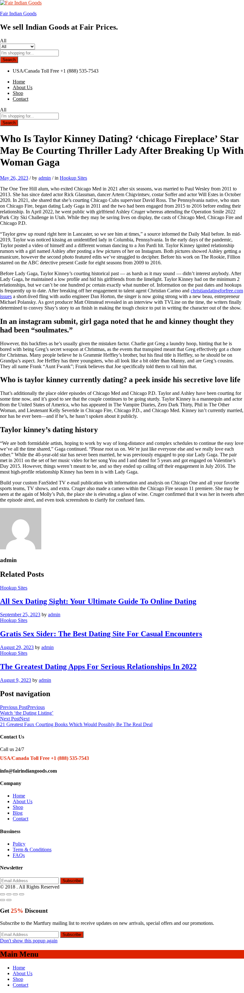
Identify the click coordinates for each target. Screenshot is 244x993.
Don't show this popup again (29, 940)
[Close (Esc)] (2, 894)
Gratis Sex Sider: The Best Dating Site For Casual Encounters (101, 634)
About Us (22, 87)
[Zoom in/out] (21, 894)
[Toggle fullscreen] (15, 894)
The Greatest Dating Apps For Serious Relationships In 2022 (98, 666)
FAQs (19, 855)
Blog (18, 813)
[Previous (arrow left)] (2, 900)
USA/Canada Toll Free (36, 71)
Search (9, 59)
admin (44, 178)
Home (19, 81)
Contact (20, 99)
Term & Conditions (32, 849)
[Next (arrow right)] (8, 900)
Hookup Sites (73, 178)
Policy (19, 844)
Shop (18, 93)
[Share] (8, 894)
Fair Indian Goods (18, 13)
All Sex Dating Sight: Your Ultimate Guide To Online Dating (98, 601)
